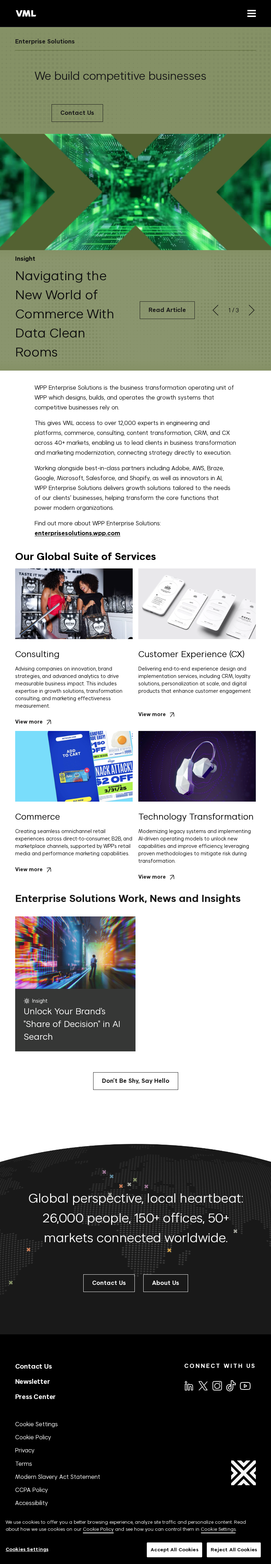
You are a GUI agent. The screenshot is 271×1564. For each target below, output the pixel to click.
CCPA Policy (31, 1490)
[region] (135, 1538)
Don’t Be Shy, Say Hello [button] (135, 1081)
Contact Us (77, 113)
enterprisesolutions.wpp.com (77, 533)
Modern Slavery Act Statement (57, 1477)
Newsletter (32, 1381)
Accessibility (31, 1503)
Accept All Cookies (174, 1549)
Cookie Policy (33, 1437)
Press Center (35, 1396)
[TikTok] (230, 1385)
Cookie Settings (36, 1424)
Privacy (25, 1450)
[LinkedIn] (188, 1385)
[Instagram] (216, 1385)
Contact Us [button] (109, 1283)
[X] (202, 1385)
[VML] (26, 13)
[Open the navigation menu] (250, 13)
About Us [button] (165, 1283)
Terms (23, 1463)
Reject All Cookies (234, 1549)
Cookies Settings (27, 1549)
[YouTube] (245, 1385)
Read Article (167, 310)
